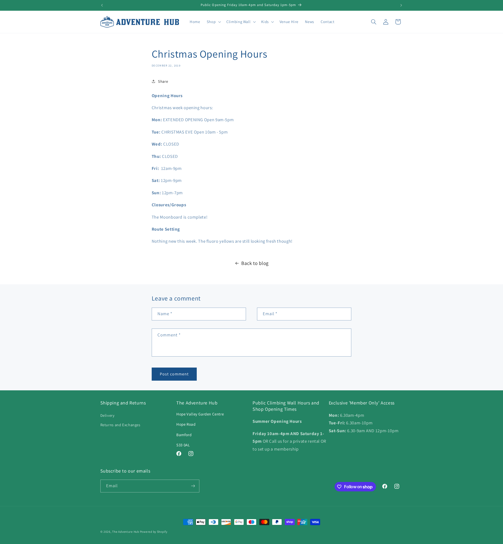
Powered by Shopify (153, 532)
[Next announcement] (401, 5)
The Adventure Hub (126, 532)
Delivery (107, 415)
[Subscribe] (193, 486)
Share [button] (163, 81)
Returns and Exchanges (120, 424)
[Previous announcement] (102, 5)
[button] (213, 21)
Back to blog (255, 263)
